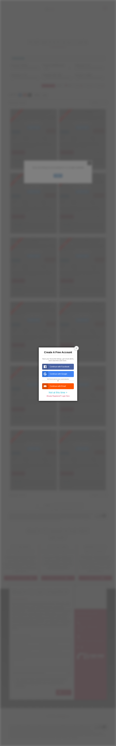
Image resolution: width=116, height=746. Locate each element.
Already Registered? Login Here (58, 396)
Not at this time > (58, 392)
